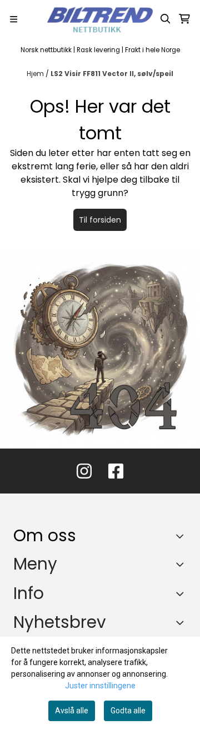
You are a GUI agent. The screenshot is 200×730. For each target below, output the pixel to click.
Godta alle (128, 710)
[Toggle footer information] (182, 536)
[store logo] (100, 19)
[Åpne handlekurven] (184, 18)
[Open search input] (166, 19)
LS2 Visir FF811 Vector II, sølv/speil (112, 73)
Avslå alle (71, 710)
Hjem (36, 73)
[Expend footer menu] (182, 564)
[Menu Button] (14, 19)
